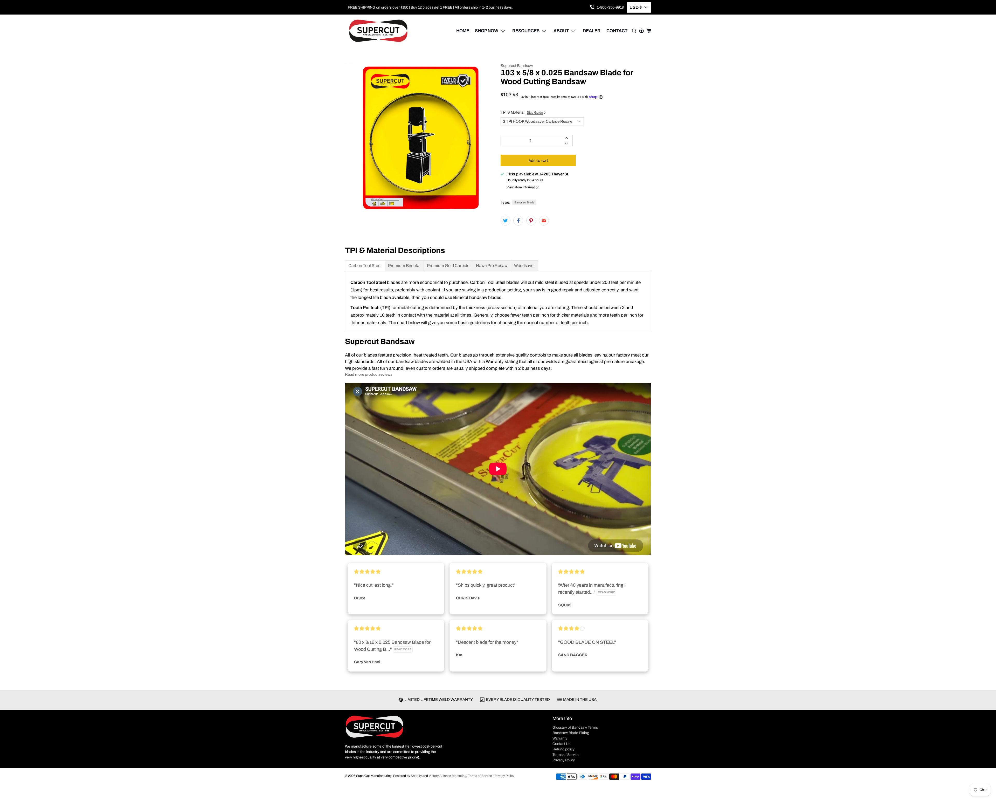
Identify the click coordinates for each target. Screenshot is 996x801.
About (561, 30)
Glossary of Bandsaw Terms (575, 727)
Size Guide (535, 112)
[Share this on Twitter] (505, 220)
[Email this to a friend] (544, 220)
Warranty (559, 738)
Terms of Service (565, 755)
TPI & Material (522, 112)
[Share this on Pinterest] (531, 220)
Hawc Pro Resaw (492, 265)
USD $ (636, 7)
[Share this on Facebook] (518, 220)
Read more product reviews (368, 374)
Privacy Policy (563, 760)
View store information (523, 187)
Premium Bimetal (404, 265)
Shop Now (486, 30)
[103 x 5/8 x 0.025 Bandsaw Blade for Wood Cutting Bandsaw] (420, 138)
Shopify (416, 776)
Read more (606, 592)
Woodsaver (524, 265)
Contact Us (561, 744)
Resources (526, 30)
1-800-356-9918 (610, 7)
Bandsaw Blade (524, 202)
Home (462, 30)
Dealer (591, 30)
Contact (617, 30)
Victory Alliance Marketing (447, 776)
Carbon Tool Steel (365, 265)
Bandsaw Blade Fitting (570, 733)
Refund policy (563, 749)
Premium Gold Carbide (448, 265)
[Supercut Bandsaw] (378, 30)
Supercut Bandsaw (517, 66)
